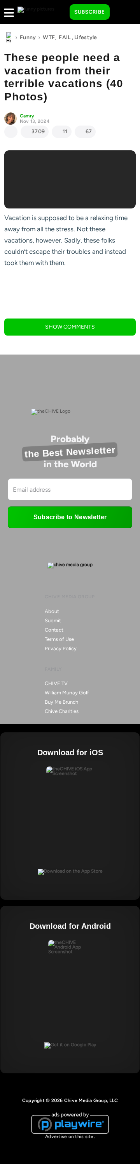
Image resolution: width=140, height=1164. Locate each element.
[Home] (8, 37)
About (52, 611)
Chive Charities (62, 711)
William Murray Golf (67, 693)
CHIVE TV (56, 683)
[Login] (122, 12)
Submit (53, 620)
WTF (49, 37)
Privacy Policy (61, 648)
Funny (28, 37)
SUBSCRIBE (89, 12)
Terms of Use (59, 639)
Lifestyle (85, 37)
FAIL (64, 37)
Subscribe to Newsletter (70, 517)
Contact (54, 630)
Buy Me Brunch (61, 702)
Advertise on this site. (70, 1136)
